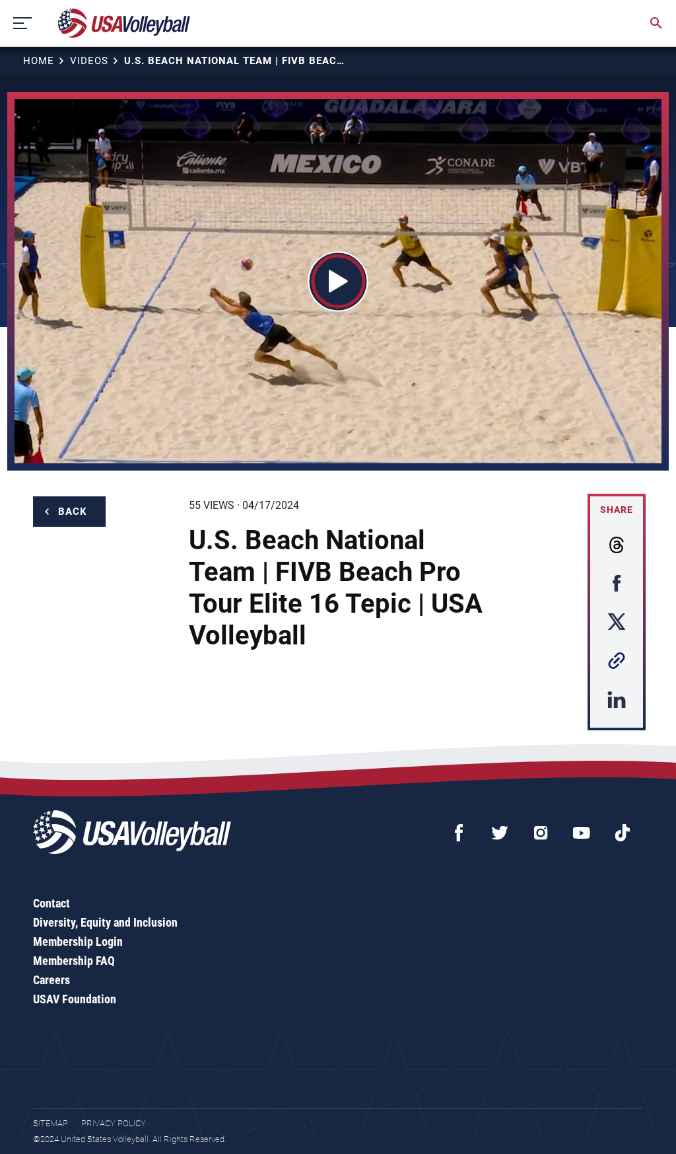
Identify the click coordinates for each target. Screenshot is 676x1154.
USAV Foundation (74, 999)
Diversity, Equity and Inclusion (105, 922)
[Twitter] (500, 833)
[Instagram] (541, 833)
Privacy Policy (113, 1123)
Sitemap (50, 1123)
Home (38, 61)
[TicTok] (622, 833)
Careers (51, 980)
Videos (89, 61)
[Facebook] (459, 833)
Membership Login (78, 941)
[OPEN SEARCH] (656, 23)
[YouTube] (581, 833)
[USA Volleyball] (124, 23)
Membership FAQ (74, 961)
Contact (51, 903)
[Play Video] (338, 281)
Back (72, 512)
